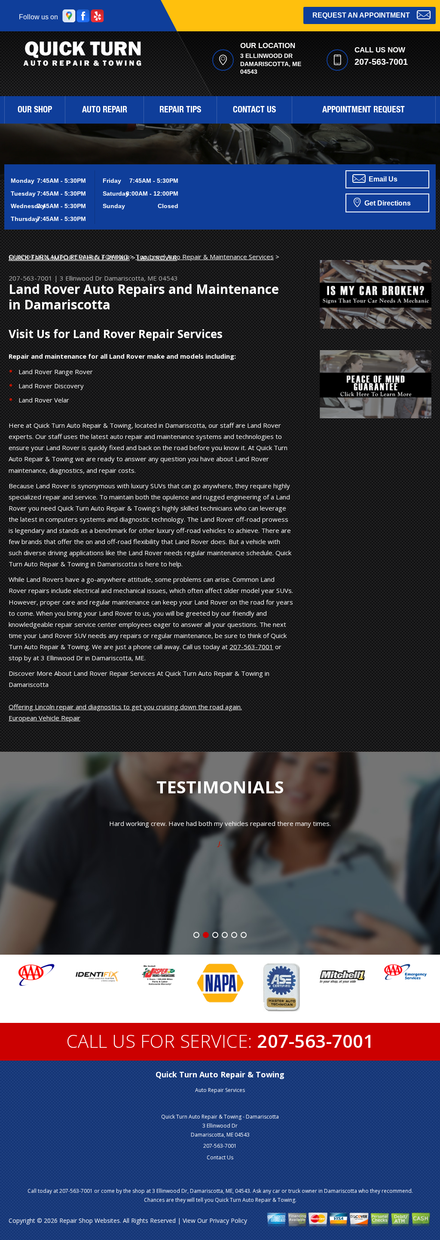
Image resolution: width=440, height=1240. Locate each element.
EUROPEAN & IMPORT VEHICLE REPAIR (69, 257)
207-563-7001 (381, 62)
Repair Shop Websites (89, 1220)
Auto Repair (104, 110)
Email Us (382, 179)
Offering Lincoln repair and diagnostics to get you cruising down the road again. (125, 706)
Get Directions (387, 203)
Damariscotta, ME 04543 (141, 278)
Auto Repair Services (220, 1090)
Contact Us (254, 110)
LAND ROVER (157, 257)
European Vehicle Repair (44, 718)
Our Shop (35, 110)
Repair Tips (180, 110)
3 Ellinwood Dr (81, 278)
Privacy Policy (228, 1220)
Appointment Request (363, 110)
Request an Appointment (361, 15)
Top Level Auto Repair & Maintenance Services (204, 256)
